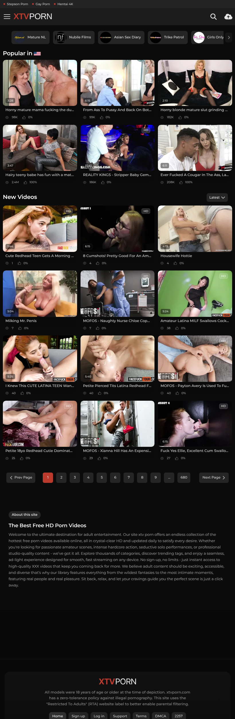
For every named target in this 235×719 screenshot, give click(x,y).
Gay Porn (43, 4)
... (169, 477)
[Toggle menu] (7, 16)
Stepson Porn (17, 4)
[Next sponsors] (228, 37)
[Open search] (213, 16)
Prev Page (23, 477)
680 (184, 477)
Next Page (211, 477)
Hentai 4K (65, 4)
